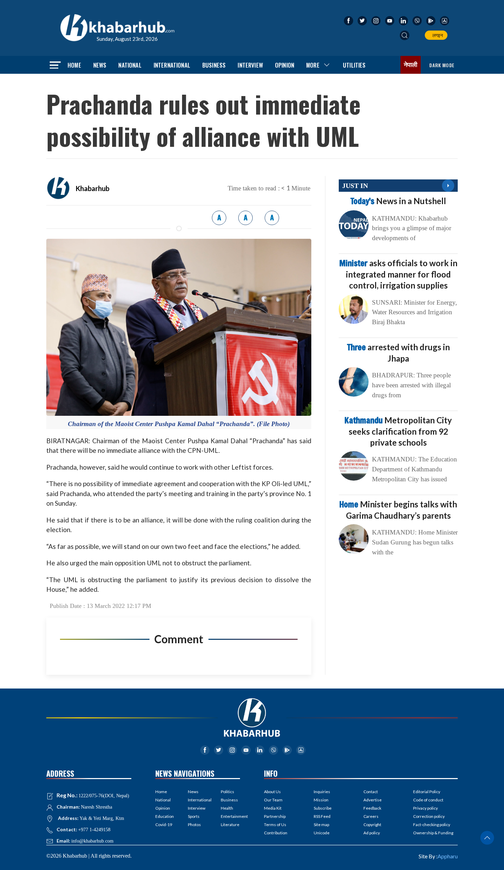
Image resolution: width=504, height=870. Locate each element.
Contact (370, 791)
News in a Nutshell (398, 201)
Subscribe (323, 808)
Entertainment (230, 816)
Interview (250, 65)
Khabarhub (92, 188)
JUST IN (355, 185)
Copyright (372, 824)
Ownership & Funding (433, 832)
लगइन (436, 35)
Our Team (273, 799)
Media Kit (272, 808)
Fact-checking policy (431, 824)
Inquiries (322, 791)
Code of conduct (428, 799)
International (172, 65)
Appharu (447, 856)
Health (227, 808)
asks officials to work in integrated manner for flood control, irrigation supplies (398, 274)
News (100, 65)
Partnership (275, 816)
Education (164, 816)
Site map (321, 824)
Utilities (354, 65)
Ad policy (371, 832)
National (129, 65)
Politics (227, 791)
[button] (404, 35)
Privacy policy (425, 808)
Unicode (321, 832)
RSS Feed (322, 816)
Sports (194, 816)
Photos (194, 824)
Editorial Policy (426, 791)
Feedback (372, 808)
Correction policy (429, 816)
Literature (230, 824)
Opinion (284, 65)
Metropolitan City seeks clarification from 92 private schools (398, 431)
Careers (371, 816)
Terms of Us (275, 824)
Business (214, 65)
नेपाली (411, 64)
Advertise (372, 799)
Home (74, 65)
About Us (272, 791)
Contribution (275, 832)
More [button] (313, 65)
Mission (321, 799)
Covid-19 (163, 824)
